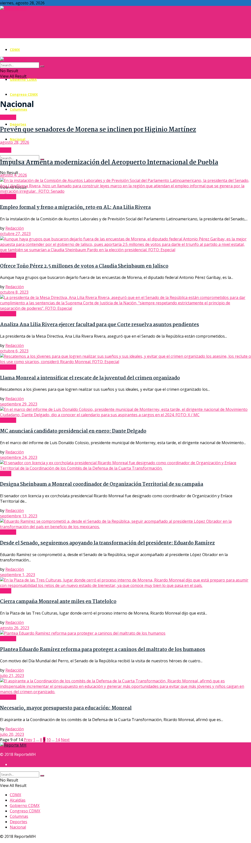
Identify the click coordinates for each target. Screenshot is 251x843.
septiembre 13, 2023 (18, 516)
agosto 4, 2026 (13, 175)
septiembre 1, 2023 (17, 574)
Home (15, 764)
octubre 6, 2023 (14, 351)
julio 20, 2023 (12, 734)
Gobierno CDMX (23, 79)
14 (57, 739)
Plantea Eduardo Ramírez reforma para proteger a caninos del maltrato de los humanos (102, 650)
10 (48, 739)
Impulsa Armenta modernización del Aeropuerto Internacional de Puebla (109, 162)
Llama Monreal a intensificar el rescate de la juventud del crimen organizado (90, 378)
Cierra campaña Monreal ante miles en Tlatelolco (58, 602)
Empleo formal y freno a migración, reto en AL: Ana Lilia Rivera (75, 208)
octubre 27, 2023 (15, 233)
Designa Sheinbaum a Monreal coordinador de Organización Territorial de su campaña (101, 484)
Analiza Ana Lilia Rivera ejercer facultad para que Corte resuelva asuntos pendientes (99, 325)
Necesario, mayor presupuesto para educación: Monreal (66, 708)
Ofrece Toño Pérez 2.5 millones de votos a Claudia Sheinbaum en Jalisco (84, 266)
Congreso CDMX (24, 94)
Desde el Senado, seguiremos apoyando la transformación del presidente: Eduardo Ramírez (107, 543)
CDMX (15, 49)
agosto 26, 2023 (14, 627)
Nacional (17, 139)
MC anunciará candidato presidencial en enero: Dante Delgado (73, 431)
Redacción (14, 228)
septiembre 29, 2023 (18, 404)
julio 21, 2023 (12, 675)
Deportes (18, 124)
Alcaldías (17, 800)
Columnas (18, 109)
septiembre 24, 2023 (18, 457)
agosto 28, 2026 (14, 142)
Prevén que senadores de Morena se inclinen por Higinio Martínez (98, 130)
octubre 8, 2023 (14, 292)
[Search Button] (42, 66)
